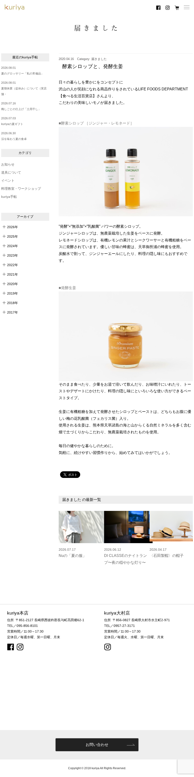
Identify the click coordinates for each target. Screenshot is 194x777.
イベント (7, 180)
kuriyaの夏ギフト (12, 124)
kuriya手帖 (9, 197)
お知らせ (7, 164)
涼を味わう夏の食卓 (14, 139)
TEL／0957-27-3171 (119, 626)
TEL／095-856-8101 (22, 626)
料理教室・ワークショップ (21, 188)
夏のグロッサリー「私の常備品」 (22, 73)
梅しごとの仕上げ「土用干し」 (21, 109)
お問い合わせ (97, 745)
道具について (11, 172)
